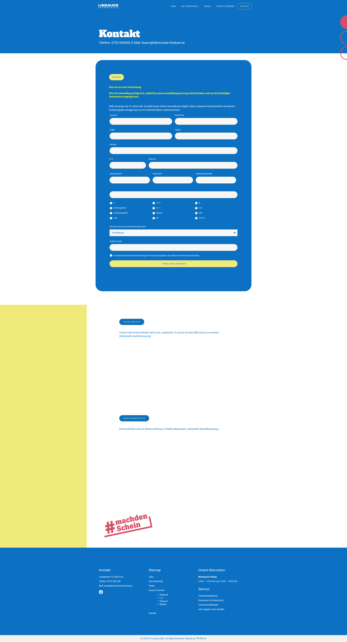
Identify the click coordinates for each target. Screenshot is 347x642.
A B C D (202, 218)
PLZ (111, 159)
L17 (158, 208)
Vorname (113, 115)
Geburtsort (157, 174)
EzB (200, 213)
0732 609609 (120, 43)
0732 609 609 (114, 581)
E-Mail (112, 130)
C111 (158, 203)
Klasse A (164, 601)
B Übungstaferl (120, 208)
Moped (159, 213)
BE (157, 218)
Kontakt (244, 6)
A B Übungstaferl (121, 213)
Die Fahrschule (189, 6)
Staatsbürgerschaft (204, 174)
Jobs (173, 6)
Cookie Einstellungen (208, 604)
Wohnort (152, 159)
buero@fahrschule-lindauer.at (163, 43)
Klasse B (164, 594)
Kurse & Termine (225, 6)
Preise (207, 6)
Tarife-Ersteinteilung (207, 596)
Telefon (178, 130)
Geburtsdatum (116, 174)
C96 (115, 218)
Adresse (113, 144)
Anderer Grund (116, 241)
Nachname (179, 115)
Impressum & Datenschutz (211, 600)
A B (200, 208)
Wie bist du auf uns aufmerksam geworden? (128, 226)
